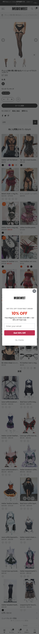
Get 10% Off (20, 332)
